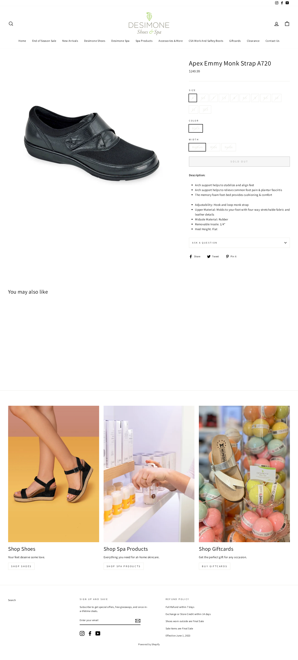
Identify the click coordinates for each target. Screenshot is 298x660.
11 (193, 109)
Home (22, 41)
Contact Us (273, 41)
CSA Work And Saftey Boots (206, 41)
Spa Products (144, 41)
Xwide (229, 147)
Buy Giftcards (214, 566)
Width (194, 139)
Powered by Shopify (149, 644)
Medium (197, 147)
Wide (213, 147)
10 (276, 98)
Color (194, 120)
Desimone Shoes (94, 41)
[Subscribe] (137, 620)
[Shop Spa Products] (149, 474)
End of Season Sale (44, 41)
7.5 (224, 98)
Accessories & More (171, 41)
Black (195, 128)
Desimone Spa (120, 41)
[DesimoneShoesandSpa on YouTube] (97, 633)
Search (12, 600)
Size (192, 90)
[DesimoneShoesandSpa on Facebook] (90, 633)
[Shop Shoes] (53, 474)
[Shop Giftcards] (244, 474)
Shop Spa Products (124, 566)
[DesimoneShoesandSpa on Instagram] (82, 633)
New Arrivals (70, 41)
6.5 (203, 98)
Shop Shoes (21, 566)
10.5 (205, 109)
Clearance (253, 41)
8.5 (245, 98)
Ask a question (204, 242)
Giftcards (235, 41)
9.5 (265, 98)
